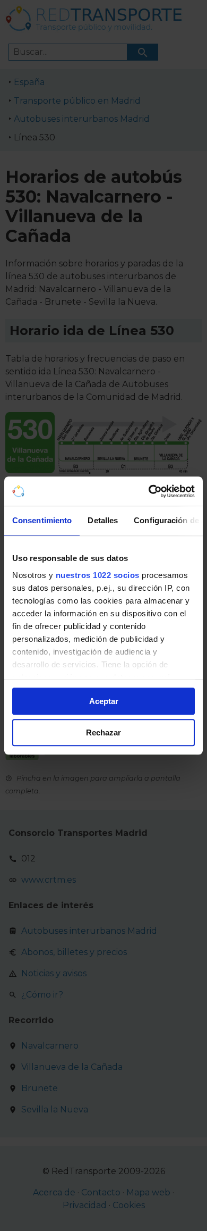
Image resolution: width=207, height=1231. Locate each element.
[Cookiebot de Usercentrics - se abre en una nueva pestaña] (149, 491)
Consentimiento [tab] (42, 520)
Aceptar (103, 701)
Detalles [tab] (103, 520)
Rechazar (103, 732)
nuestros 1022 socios (98, 575)
